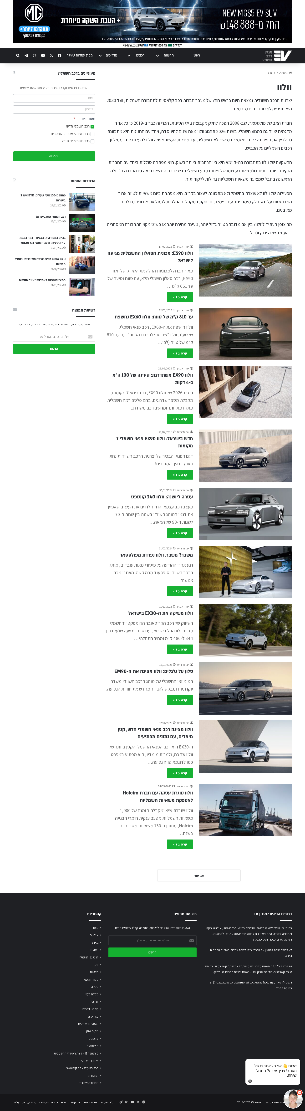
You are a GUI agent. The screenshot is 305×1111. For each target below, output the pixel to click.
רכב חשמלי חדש (78, 126)
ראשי (196, 55)
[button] (293, 1099)
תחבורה (93, 1075)
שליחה (54, 156)
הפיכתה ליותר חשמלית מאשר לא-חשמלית (234, 140)
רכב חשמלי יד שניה (76, 141)
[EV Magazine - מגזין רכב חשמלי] (277, 56)
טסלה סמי (92, 994)
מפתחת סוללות (153, 162)
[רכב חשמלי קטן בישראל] (82, 223)
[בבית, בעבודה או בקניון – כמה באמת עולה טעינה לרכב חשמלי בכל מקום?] (82, 244)
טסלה (94, 987)
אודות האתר (90, 1102)
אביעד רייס (183, 432)
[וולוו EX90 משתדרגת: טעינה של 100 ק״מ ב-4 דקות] (245, 392)
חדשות (169, 55)
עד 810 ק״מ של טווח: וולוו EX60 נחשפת (154, 317)
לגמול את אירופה (151, 202)
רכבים (140, 55)
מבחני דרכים (90, 1009)
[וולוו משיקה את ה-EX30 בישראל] (245, 630)
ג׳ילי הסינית (181, 123)
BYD (95, 928)
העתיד (271, 224)
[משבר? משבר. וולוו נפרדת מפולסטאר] (245, 572)
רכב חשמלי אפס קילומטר (82, 1068)
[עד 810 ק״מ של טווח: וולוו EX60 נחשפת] (245, 334)
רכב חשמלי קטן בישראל (51, 217)
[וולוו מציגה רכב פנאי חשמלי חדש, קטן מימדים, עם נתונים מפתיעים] (245, 746)
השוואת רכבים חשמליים (53, 1102)
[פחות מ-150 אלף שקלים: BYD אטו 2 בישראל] (82, 202)
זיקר (95, 965)
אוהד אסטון (183, 246)
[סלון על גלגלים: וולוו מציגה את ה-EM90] (245, 688)
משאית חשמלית (88, 1024)
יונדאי (95, 1001)
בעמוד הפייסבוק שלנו (263, 972)
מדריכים (111, 55)
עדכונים (93, 1038)
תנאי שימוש (107, 1102)
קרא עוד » (180, 297)
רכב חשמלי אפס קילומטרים (71, 134)
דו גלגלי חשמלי (89, 957)
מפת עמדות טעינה (79, 55)
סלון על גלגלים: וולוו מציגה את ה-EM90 (153, 671)
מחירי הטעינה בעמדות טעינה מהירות (42, 280)
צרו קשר (75, 1102)
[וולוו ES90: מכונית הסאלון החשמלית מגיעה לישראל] (245, 270)
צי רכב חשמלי (89, 1061)
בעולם (94, 950)
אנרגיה (94, 935)
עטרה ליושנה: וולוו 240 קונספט (162, 497)
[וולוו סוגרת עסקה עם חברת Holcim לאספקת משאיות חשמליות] (245, 810)
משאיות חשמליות (233, 179)
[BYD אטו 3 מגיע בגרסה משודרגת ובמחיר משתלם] (82, 265)
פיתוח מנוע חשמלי (203, 171)
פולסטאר (257, 123)
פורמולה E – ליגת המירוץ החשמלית (76, 1053)
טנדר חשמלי (90, 979)
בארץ (95, 942)
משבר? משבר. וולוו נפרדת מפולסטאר (156, 555)
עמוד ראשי (282, 73)
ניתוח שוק (92, 1031)
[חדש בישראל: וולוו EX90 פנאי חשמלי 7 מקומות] (245, 456)
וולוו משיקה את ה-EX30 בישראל (160, 613)
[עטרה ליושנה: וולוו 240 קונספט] (245, 514)
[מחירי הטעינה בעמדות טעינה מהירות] (82, 287)
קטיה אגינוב (183, 786)
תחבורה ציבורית (88, 1083)
